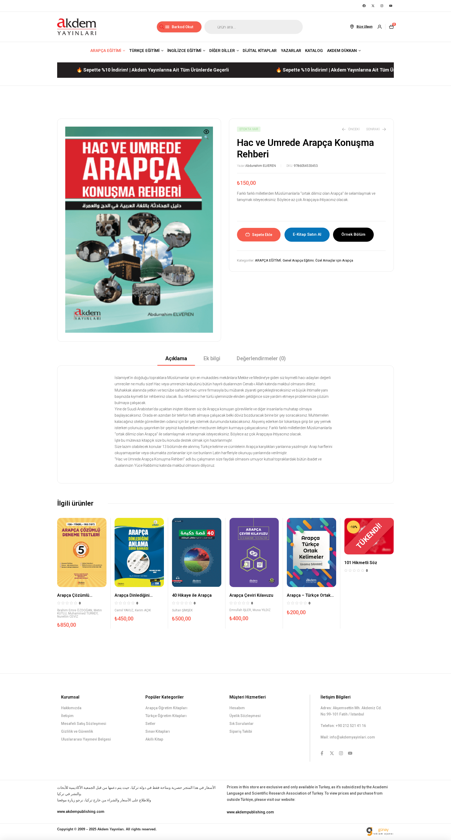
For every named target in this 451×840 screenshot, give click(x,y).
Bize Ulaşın (364, 26)
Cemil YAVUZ (124, 610)
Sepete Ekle (262, 235)
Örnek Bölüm (353, 234)
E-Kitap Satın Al (307, 234)
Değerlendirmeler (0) (261, 358)
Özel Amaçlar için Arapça (334, 260)
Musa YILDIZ (262, 610)
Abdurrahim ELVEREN (260, 166)
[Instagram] (382, 6)
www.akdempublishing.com (80, 811)
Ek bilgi (212, 358)
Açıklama (176, 358)
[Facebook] (364, 6)
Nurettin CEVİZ (67, 616)
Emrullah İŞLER (240, 610)
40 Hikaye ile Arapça (192, 595)
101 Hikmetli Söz (360, 562)
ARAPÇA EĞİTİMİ (268, 260)
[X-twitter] (373, 6)
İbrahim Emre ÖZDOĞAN (74, 610)
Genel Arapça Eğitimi (298, 260)
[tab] (176, 360)
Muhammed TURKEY (83, 613)
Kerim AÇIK (143, 610)
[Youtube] (391, 6)
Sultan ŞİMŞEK (182, 610)
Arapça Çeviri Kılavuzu (251, 595)
